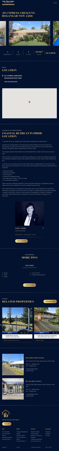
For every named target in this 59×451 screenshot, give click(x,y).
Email (34, 234)
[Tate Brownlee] (8, 3)
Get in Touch (21, 241)
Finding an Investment (36, 439)
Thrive (50, 447)
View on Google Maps (10, 81)
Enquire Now (29, 285)
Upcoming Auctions (7, 437)
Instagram (47, 433)
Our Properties (5, 432)
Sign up (6, 424)
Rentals (18, 433)
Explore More (50, 301)
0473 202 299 (18, 234)
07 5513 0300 (27, 234)
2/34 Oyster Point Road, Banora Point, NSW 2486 (40, 361)
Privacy (18, 447)
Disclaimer (4, 447)
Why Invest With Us (36, 441)
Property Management (22, 432)
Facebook (47, 432)
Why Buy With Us (6, 439)
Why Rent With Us (21, 441)
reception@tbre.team (32, 369)
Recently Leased (21, 435)
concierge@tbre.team (32, 394)
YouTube (47, 435)
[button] (4, 33)
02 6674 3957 (30, 396)
